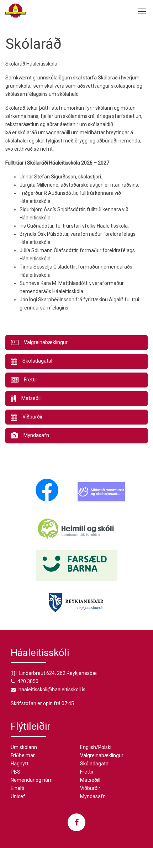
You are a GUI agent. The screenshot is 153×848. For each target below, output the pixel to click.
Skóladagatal (95, 763)
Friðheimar (23, 755)
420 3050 (27, 681)
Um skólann (24, 747)
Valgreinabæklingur (101, 755)
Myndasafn (93, 796)
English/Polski (95, 747)
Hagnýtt (19, 763)
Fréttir (87, 772)
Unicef (18, 796)
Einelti (17, 788)
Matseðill (90, 780)
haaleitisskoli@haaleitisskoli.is (52, 689)
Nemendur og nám (32, 780)
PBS (15, 772)
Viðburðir (90, 788)
